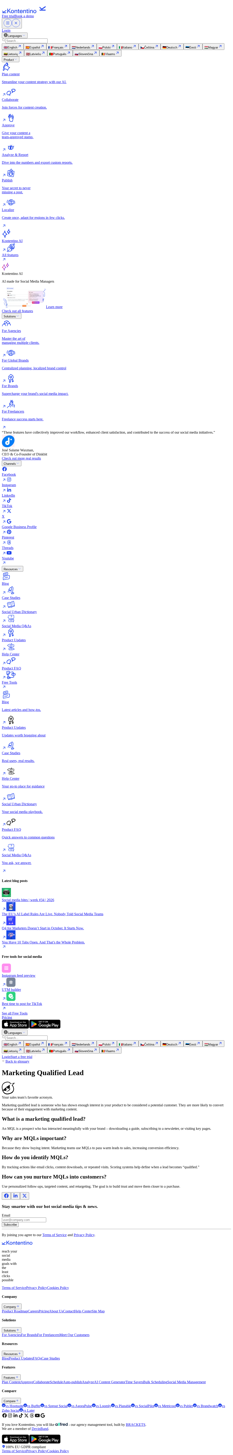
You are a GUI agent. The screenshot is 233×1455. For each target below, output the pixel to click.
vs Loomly (103, 1406)
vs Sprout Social (56, 1406)
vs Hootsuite (14, 1406)
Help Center (83, 1311)
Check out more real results (21, 458)
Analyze (88, 1382)
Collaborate (41, 1382)
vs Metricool (167, 1406)
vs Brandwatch (207, 1406)
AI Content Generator (109, 1382)
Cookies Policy (58, 1288)
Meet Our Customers (74, 1335)
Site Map (98, 1311)
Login (6, 30)
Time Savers (134, 1382)
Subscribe (10, 1224)
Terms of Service (54, 1235)
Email (6, 1215)
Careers (33, 1311)
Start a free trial (21, 1057)
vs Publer (186, 1406)
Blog (5, 1358)
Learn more (54, 307)
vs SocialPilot (144, 1406)
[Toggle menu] (12, 23)
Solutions (10, 316)
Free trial (8, 16)
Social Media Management (186, 1382)
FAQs (37, 1358)
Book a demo (24, 16)
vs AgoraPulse (81, 1406)
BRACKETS (135, 1425)
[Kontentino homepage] (25, 12)
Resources (11, 569)
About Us (56, 1311)
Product (9, 59)
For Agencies (11, 1335)
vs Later (29, 1410)
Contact (68, 1311)
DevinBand (40, 1429)
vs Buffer (34, 1406)
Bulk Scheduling (155, 1382)
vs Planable (123, 1406)
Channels (10, 463)
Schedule (56, 1382)
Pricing (7, 1017)
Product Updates (21, 1358)
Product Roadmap (15, 1311)
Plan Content (11, 1382)
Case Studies (50, 1358)
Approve (26, 1382)
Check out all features (17, 311)
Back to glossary (17, 1061)
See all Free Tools (15, 1013)
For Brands (29, 1335)
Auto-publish (72, 1382)
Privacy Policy (84, 1235)
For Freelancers (48, 1335)
